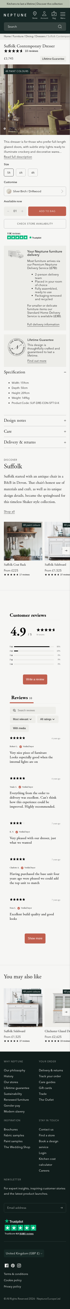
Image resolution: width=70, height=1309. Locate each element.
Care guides (47, 1082)
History (8, 1076)
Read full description (18, 157)
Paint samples (13, 1141)
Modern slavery (14, 1111)
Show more (35, 938)
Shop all (9, 511)
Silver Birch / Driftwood (27, 191)
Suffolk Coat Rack (15, 565)
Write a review (35, 679)
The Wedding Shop (17, 1147)
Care (8, 431)
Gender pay (12, 1105)
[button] (35, 647)
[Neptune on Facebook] (6, 1266)
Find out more (36, 361)
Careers (44, 1170)
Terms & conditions (16, 1274)
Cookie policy (13, 1280)
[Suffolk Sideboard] (23, 1007)
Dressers (40, 36)
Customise (10, 182)
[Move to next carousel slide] (66, 551)
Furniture (18, 36)
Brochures (11, 1129)
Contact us (46, 1129)
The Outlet (46, 1099)
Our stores (11, 1082)
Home (7, 36)
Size (6, 164)
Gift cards (45, 1088)
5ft (8, 172)
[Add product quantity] (8, 211)
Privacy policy (12, 1286)
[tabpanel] (35, 827)
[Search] (60, 27)
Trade (43, 1094)
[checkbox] (19, 728)
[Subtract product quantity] (22, 211)
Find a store (47, 1135)
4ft (32, 172)
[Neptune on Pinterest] (13, 1266)
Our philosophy (14, 1070)
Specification (14, 372)
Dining (29, 36)
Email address (16, 1203)
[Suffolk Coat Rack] (23, 541)
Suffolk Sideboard (55, 565)
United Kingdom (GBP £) (22, 1253)
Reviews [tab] (21, 698)
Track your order (50, 1076)
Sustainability (13, 1094)
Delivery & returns (20, 442)
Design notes (15, 420)
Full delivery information (43, 324)
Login (42, 1153)
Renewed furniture (16, 1099)
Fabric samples (14, 1135)
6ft (20, 172)
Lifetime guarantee (16, 1088)
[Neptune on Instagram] (19, 1266)
